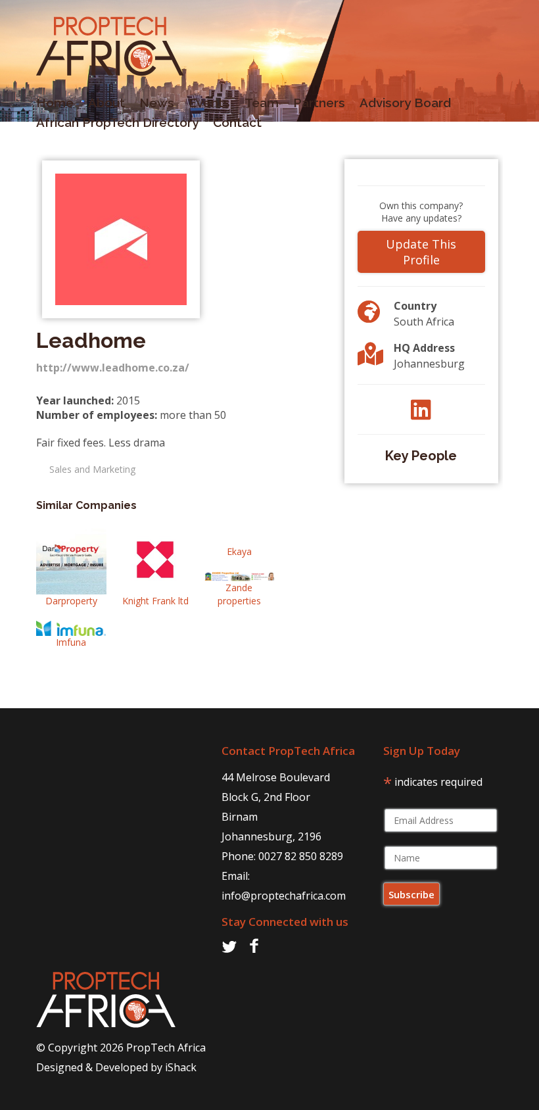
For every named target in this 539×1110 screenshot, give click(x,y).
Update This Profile (421, 252)
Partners (319, 102)
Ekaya (239, 551)
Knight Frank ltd (155, 600)
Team (262, 102)
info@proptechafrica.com (284, 895)
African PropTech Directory (117, 122)
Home (55, 102)
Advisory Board (405, 102)
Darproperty (71, 600)
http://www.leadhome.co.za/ (112, 367)
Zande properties (239, 594)
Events (209, 102)
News (156, 102)
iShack (181, 1067)
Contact (237, 122)
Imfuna (71, 642)
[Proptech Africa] (110, 72)
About (106, 102)
